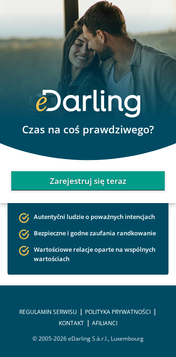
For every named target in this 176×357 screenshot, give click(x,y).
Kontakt (71, 323)
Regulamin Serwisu (48, 312)
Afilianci (104, 323)
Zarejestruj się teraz (88, 180)
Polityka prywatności (118, 312)
